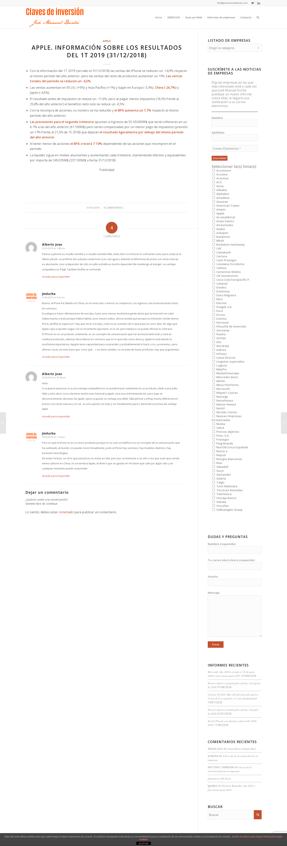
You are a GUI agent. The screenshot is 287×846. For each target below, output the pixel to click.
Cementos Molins (228, 272)
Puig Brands (224, 443)
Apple (107, 41)
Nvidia (220, 424)
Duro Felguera (226, 295)
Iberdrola (222, 346)
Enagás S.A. (224, 307)
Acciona (221, 174)
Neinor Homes (226, 404)
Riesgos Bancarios (229, 459)
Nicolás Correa (226, 412)
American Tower (228, 205)
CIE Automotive (227, 276)
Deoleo (221, 287)
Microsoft (223, 389)
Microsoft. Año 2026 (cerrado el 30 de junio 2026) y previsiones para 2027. (231, 674)
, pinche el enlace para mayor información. (253, 836)
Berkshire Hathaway (230, 244)
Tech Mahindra (226, 486)
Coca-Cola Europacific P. (233, 279)
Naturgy (222, 396)
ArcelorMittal (225, 217)
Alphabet (222, 194)
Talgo (220, 482)
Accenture (223, 170)
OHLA (220, 428)
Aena (220, 186)
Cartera (221, 256)
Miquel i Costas (227, 393)
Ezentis (221, 318)
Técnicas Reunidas (229, 490)
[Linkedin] (259, 3)
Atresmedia (224, 225)
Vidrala (221, 502)
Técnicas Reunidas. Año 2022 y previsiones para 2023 (231, 787)
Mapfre (221, 369)
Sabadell (222, 467)
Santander (223, 474)
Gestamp (222, 330)
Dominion (223, 291)
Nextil (220, 408)
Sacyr (220, 471)
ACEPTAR (143, 843)
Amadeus (223, 198)
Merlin (220, 381)
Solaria (221, 478)
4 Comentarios (113, 207)
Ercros (220, 315)
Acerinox (222, 178)
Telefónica (224, 494)
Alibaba (221, 190)
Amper (221, 209)
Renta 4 (221, 451)
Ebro (219, 299)
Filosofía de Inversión (231, 326)
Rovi (219, 463)
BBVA (220, 240)
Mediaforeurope (227, 373)
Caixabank (223, 252)
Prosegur (222, 439)
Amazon (222, 202)
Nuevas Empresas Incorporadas (227, 418)
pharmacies (214, 778)
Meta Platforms (227, 385)
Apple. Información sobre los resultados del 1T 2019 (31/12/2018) (107, 51)
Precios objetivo (227, 432)
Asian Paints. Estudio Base (242, 748)
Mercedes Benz (227, 377)
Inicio (228, 778)
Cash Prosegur (226, 260)
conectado (66, 512)
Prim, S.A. (222, 435)
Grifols (221, 338)
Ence (219, 311)
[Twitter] (253, 3)
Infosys (221, 354)
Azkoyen (222, 233)
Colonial (221, 283)
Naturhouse (224, 400)
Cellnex (221, 268)
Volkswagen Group (229, 509)
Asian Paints (225, 221)
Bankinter (223, 237)
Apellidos (218, 132)
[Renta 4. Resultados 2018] (3, 423)
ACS (219, 182)
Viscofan (222, 506)
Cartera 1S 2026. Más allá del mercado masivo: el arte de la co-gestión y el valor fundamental (233, 696)
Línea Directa (225, 357)
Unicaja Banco (226, 498)
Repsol (221, 455)
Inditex (221, 350)
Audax (220, 229)
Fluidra (221, 334)
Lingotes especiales (230, 361)
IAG (218, 342)
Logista (221, 365)
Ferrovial (222, 322)
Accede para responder (56, 276)
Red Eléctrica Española (232, 447)
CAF (218, 248)
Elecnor (221, 303)
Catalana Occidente (230, 264)
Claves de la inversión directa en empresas (230, 769)
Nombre (217, 118)
